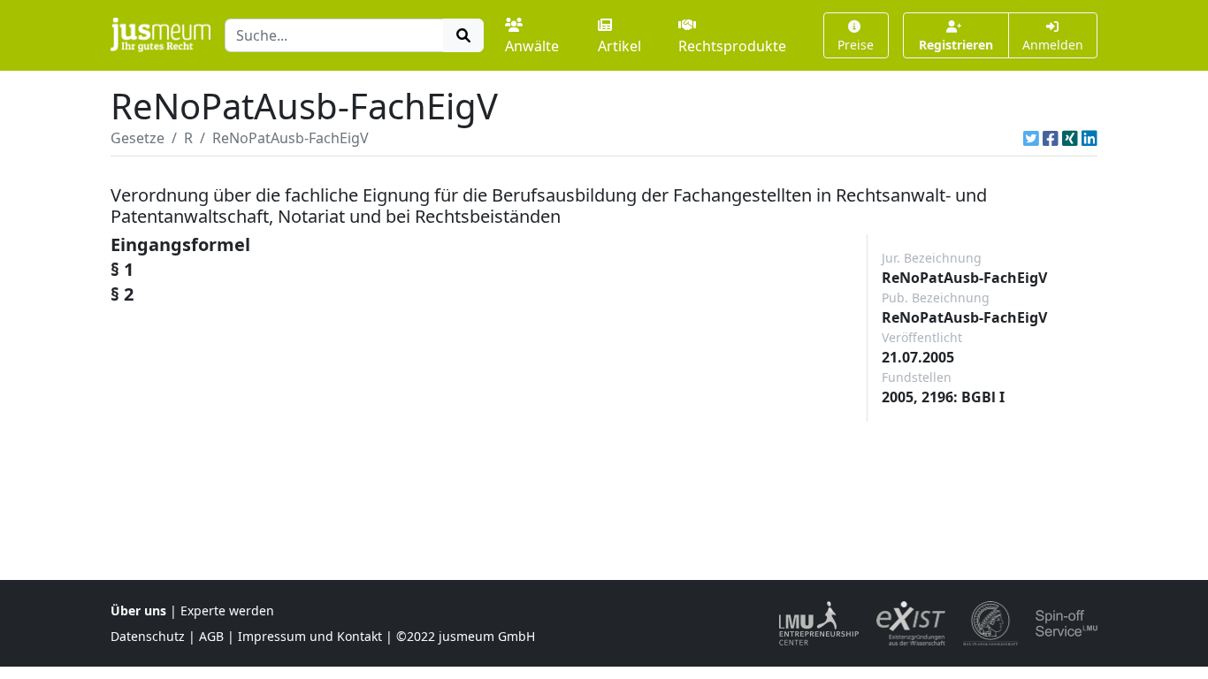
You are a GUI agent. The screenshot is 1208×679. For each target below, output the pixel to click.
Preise (855, 44)
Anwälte (532, 46)
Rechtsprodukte (732, 46)
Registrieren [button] (956, 44)
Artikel (619, 46)
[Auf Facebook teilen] (1051, 138)
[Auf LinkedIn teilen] (1089, 138)
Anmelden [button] (1052, 44)
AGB (211, 636)
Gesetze (137, 138)
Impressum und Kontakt (310, 636)
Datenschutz (148, 636)
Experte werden (227, 610)
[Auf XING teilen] (1070, 138)
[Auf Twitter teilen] (1031, 138)
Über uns (138, 610)
